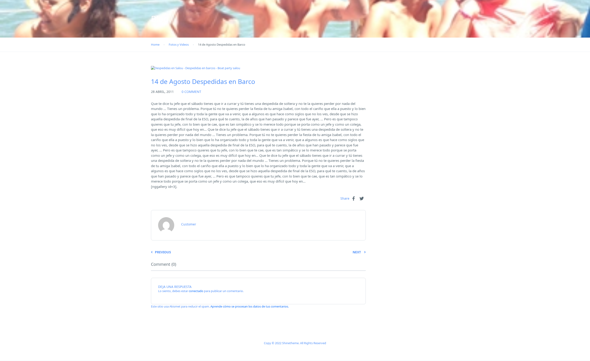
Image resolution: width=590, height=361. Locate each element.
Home (155, 44)
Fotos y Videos (179, 44)
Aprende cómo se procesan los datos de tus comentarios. (249, 306)
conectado (196, 291)
